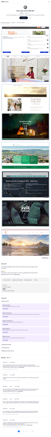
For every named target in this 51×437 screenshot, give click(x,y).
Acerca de (13, 22)
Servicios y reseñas (21, 22)
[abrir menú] (49, 2)
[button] (25, 39)
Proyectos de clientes (5, 22)
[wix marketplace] (4, 1)
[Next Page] (34, 431)
